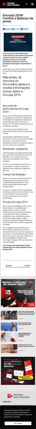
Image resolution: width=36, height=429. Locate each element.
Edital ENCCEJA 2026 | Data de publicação (25, 323)
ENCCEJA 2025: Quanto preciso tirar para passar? (26, 345)
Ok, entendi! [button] (18, 423)
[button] (32, 4)
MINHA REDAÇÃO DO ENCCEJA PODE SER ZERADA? (24, 335)
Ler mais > (21, 318)
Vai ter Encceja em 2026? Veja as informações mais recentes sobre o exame (26, 313)
